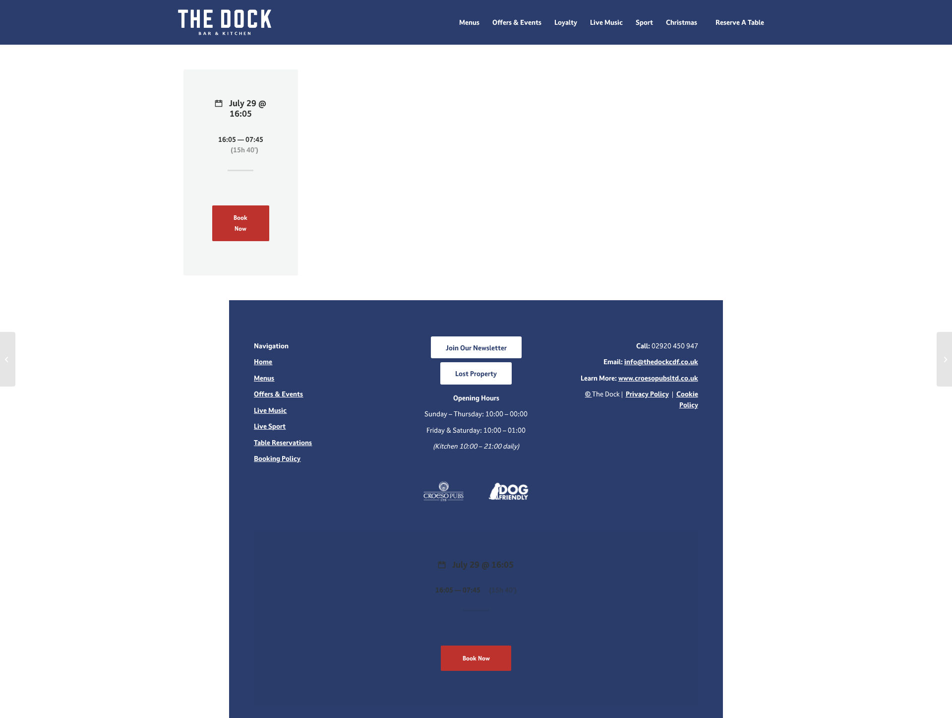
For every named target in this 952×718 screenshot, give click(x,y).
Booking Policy (277, 458)
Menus (264, 378)
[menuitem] (469, 22)
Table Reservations (283, 442)
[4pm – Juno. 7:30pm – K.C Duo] (7, 359)
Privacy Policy (647, 394)
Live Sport (270, 426)
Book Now (240, 223)
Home (263, 361)
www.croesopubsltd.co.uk (658, 378)
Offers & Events (278, 394)
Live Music (270, 410)
